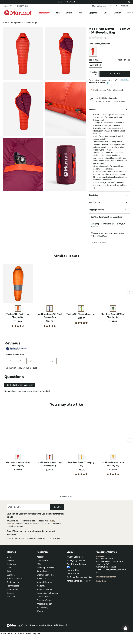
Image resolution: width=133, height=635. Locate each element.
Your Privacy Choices (76, 564)
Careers (10, 593)
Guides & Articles (14, 578)
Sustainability (13, 582)
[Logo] (18, 12)
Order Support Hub (45, 575)
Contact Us (100, 556)
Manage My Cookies (75, 560)
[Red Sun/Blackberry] (93, 51)
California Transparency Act (79, 577)
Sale (105, 13)
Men (58, 13)
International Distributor (106, 577)
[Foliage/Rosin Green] (113, 308)
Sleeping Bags (30, 22)
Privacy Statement (74, 557)
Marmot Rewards (44, 582)
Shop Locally (118, 90)
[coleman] (9, 6)
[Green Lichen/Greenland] (81, 308)
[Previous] (42, 2)
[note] (109, 90)
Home (6, 22)
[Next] (90, 2)
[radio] (95, 64)
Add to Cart (114, 73)
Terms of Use (72, 570)
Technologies (13, 586)
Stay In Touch (43, 578)
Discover (117, 13)
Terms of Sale (72, 573)
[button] (109, 100)
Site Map (11, 596)
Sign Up (57, 507)
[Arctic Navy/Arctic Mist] (49, 308)
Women (69, 13)
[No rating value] (96, 37)
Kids (80, 13)
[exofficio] (22, 6)
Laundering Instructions (47, 593)
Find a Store (101, 581)
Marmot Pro (12, 589)
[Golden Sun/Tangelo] (81, 457)
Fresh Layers (44, 13)
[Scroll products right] (129, 291)
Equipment (93, 13)
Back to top (65, 496)
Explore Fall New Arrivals (66, 2)
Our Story (11, 575)
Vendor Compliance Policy (78, 581)
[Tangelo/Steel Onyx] (18, 308)
